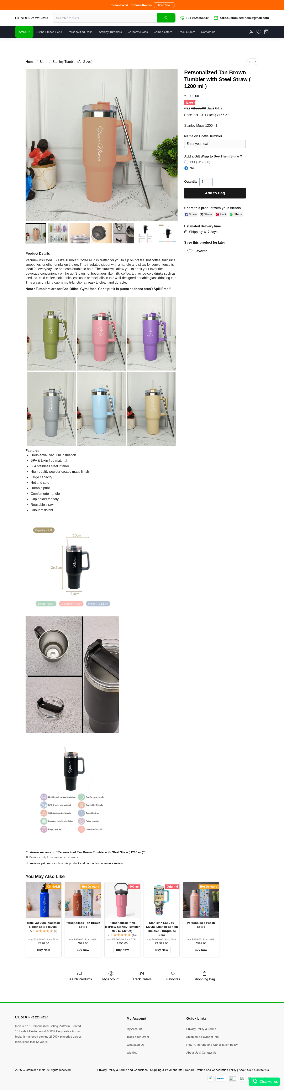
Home (30, 61)
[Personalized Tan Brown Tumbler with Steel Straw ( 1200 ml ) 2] (79, 233)
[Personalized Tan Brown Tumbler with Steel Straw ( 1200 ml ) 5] (145, 233)
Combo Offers (163, 31)
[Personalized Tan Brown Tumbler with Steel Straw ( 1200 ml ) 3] (101, 233)
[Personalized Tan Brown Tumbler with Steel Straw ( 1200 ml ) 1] (58, 233)
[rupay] (242, 1078)
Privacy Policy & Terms (201, 1028)
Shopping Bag (204, 979)
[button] (164, 5)
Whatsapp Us (135, 1044)
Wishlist (132, 1052)
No (192, 168)
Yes (200, 162)
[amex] (232, 1078)
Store (22, 31)
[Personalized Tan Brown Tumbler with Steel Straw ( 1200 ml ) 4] (123, 233)
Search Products (79, 979)
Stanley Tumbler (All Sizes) (72, 61)
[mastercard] (210, 1078)
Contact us (208, 31)
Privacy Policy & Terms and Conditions (122, 1069)
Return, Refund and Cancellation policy (212, 1044)
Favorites (173, 979)
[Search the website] (166, 17)
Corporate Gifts (138, 31)
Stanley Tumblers (110, 31)
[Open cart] (266, 31)
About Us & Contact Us (201, 1052)
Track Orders (186, 31)
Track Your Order (138, 1036)
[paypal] (220, 1078)
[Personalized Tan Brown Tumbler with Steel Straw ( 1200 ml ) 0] (36, 233)
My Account (110, 979)
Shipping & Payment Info (202, 1036)
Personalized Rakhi (80, 31)
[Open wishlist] (258, 31)
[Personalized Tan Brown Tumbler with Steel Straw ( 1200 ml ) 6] (167, 233)
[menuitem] (249, 62)
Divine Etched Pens (49, 31)
